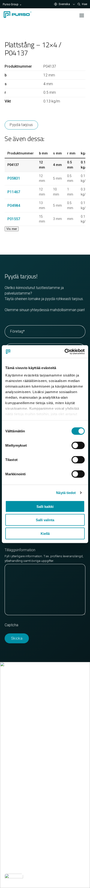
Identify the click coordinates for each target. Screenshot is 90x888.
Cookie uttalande (18, 854)
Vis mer (11, 229)
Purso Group (10, 4)
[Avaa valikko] (81, 15)
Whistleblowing (17, 865)
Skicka (16, 638)
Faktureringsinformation (24, 742)
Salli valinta (45, 520)
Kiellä (45, 533)
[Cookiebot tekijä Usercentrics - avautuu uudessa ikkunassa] (65, 352)
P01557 (13, 219)
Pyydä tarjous (21, 125)
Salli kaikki (45, 506)
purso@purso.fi (17, 730)
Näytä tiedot (66, 492)
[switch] (78, 445)
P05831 (13, 178)
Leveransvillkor (17, 747)
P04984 (13, 205)
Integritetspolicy (51, 854)
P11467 (13, 192)
